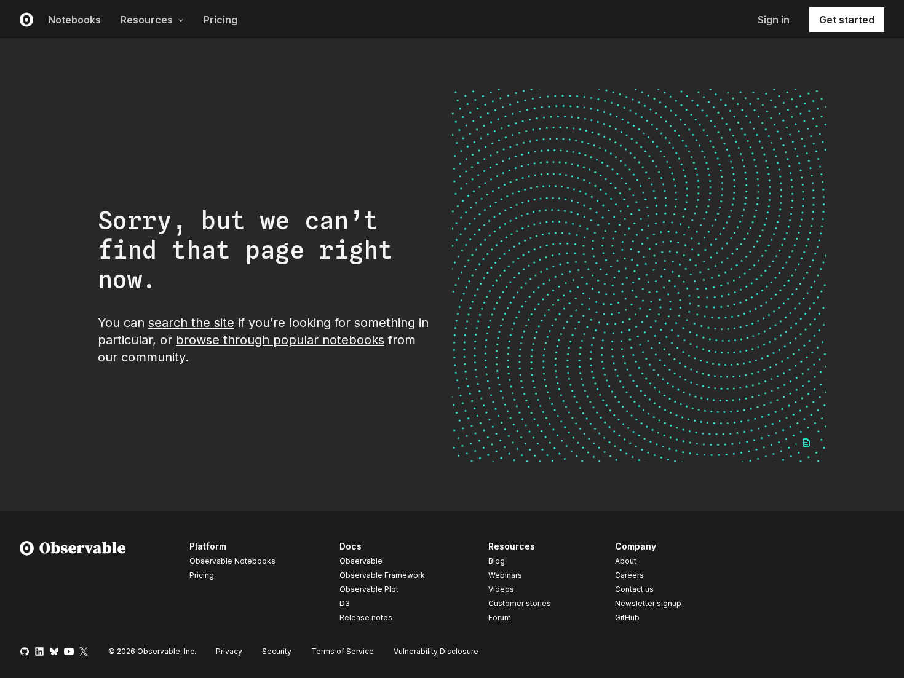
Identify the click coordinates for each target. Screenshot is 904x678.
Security (276, 651)
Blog (496, 561)
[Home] (73, 584)
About (625, 561)
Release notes (365, 617)
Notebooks (74, 20)
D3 (344, 603)
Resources (147, 20)
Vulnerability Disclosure (436, 651)
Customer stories (519, 603)
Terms (342, 651)
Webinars (505, 575)
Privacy (229, 651)
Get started (846, 20)
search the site (191, 322)
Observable (361, 561)
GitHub (627, 617)
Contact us (634, 589)
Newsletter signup (648, 603)
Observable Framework (382, 575)
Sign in (774, 20)
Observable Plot (368, 589)
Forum (499, 617)
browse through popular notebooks (280, 340)
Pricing (220, 20)
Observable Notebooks (232, 561)
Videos (501, 589)
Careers (629, 575)
